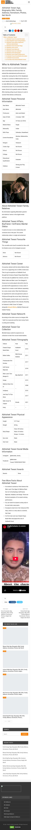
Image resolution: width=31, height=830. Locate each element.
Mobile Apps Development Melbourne (12, 817)
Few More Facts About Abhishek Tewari (16, 59)
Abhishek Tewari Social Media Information (17, 56)
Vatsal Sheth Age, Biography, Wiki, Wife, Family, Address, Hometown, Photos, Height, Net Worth (24, 614)
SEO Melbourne (7, 802)
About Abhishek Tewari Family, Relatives (16, 40)
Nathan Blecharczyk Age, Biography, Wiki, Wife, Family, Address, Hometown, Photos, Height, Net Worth (15, 768)
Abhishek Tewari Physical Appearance (16, 54)
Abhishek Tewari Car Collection (14, 51)
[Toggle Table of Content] (25, 35)
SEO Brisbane (7, 811)
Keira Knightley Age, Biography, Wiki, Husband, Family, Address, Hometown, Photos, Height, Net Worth (15, 760)
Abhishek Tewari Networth (13, 49)
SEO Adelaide (7, 805)
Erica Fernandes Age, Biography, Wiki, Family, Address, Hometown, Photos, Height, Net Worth (7, 614)
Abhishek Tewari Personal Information (16, 39)
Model (7, 18)
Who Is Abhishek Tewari (10, 37)
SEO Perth (6, 808)
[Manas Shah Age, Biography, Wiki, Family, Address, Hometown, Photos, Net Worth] (15, 636)
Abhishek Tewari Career (12, 47)
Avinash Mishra (12, 307)
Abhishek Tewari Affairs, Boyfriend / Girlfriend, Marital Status (15, 43)
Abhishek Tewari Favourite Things (14, 45)
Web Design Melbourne (9, 814)
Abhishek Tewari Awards (13, 57)
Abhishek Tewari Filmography (14, 52)
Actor (3, 18)
